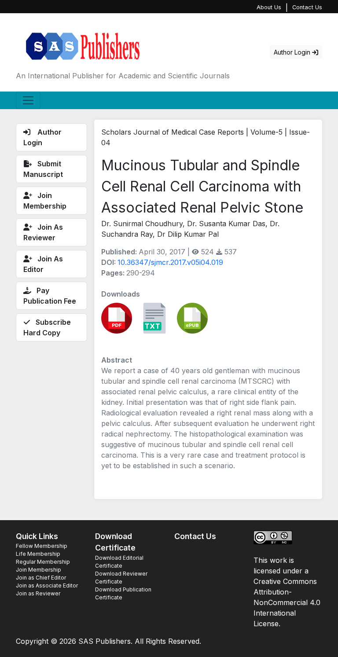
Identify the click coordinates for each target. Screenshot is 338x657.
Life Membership (38, 554)
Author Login (293, 52)
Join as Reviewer (38, 593)
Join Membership (38, 569)
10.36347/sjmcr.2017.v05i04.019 (170, 262)
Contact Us (307, 7)
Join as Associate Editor (47, 585)
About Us (269, 7)
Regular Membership (43, 561)
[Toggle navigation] (28, 100)
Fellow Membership (41, 546)
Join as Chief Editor (41, 577)
